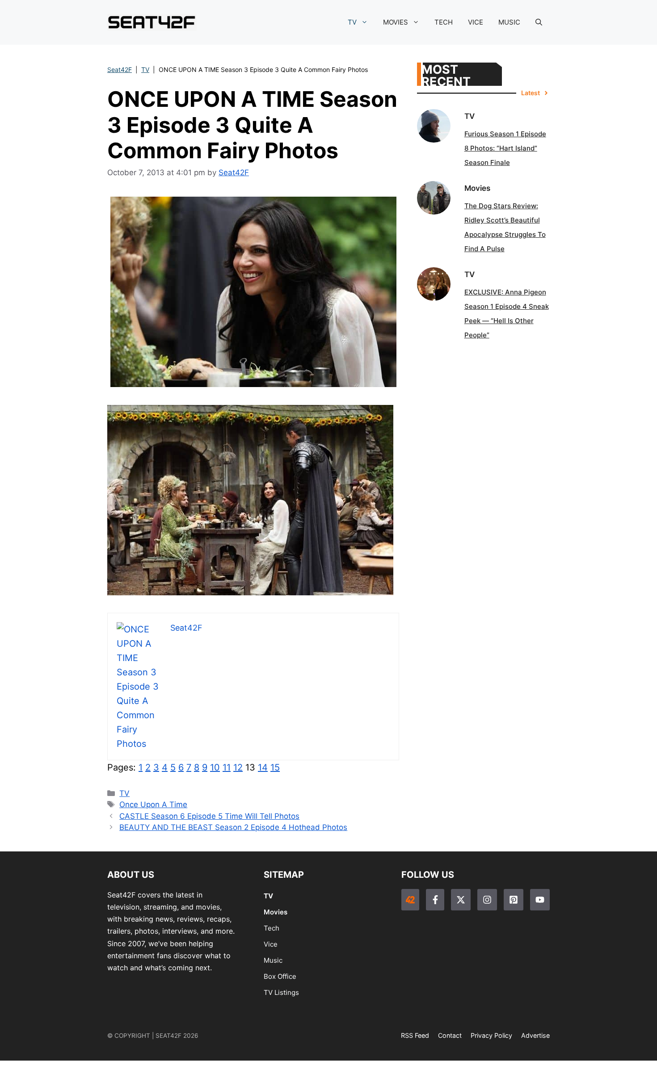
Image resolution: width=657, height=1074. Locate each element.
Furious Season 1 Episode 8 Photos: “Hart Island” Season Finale (505, 148)
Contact (450, 1035)
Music (273, 960)
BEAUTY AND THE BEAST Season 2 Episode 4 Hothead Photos (233, 827)
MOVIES (395, 22)
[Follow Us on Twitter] (461, 899)
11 (227, 767)
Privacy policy (491, 1035)
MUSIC (509, 22)
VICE (475, 22)
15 (275, 767)
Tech (271, 928)
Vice (271, 944)
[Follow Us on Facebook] (435, 899)
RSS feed (415, 1035)
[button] (539, 22)
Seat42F (119, 69)
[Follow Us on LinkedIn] (513, 899)
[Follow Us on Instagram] (487, 899)
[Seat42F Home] (410, 899)
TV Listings (281, 992)
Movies (275, 912)
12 (238, 767)
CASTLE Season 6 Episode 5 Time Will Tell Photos (209, 816)
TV (352, 22)
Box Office (280, 976)
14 (263, 767)
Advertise (535, 1035)
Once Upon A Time (153, 804)
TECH (443, 22)
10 (215, 767)
